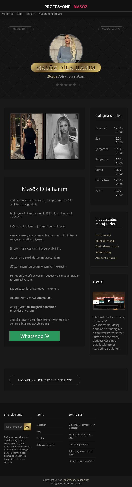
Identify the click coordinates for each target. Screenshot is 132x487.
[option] (27, 136)
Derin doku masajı (107, 246)
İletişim (30, 14)
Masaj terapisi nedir (79, 444)
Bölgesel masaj (105, 241)
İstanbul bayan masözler (81, 461)
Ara (27, 426)
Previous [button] (9, 137)
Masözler (7, 14)
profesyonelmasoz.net (76, 480)
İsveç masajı (103, 235)
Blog (20, 14)
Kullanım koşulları (50, 14)
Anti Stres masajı (106, 258)
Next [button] (79, 137)
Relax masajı (103, 252)
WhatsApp (31, 336)
